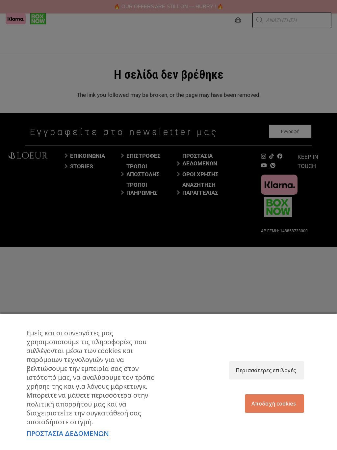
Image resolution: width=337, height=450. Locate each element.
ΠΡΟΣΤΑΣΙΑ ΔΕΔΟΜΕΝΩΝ (67, 433)
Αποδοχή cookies (273, 403)
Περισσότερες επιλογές (266, 370)
